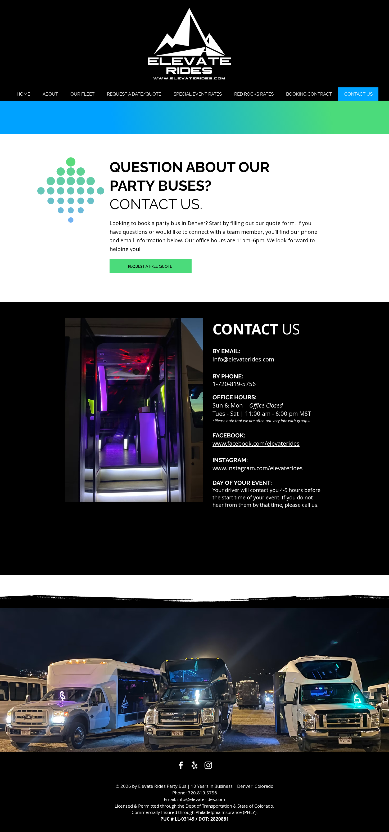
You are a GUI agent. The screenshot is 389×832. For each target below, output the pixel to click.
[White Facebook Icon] (181, 765)
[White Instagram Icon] (208, 765)
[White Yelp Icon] (194, 765)
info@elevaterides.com (243, 359)
